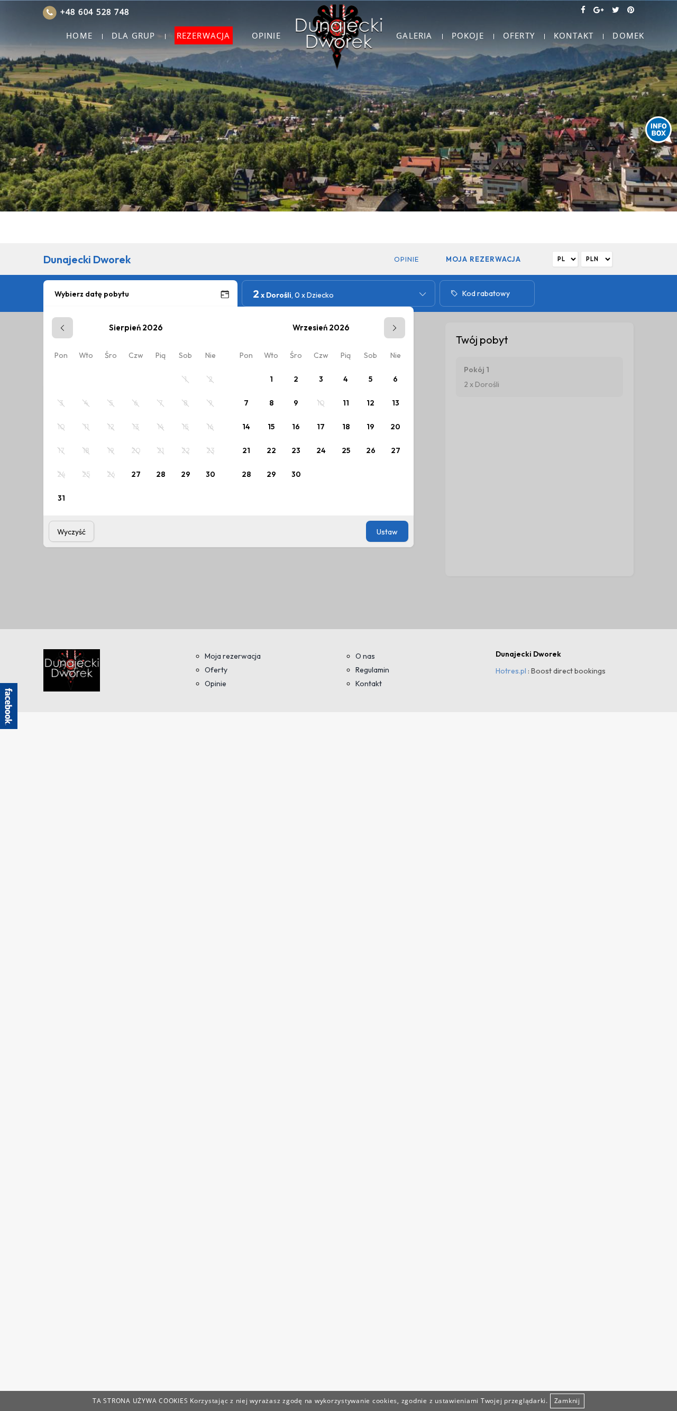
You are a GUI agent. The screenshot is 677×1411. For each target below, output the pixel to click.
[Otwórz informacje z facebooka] (8, 706)
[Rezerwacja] (338, 36)
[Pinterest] (631, 9)
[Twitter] (616, 9)
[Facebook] (583, 9)
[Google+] (598, 9)
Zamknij (567, 1400)
